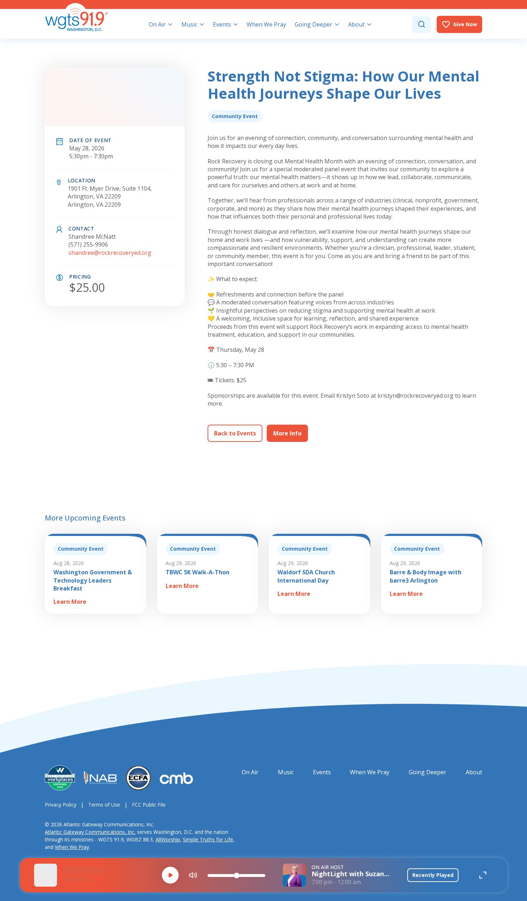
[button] (170, 875)
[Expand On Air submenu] (170, 24)
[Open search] (421, 24)
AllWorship (168, 839)
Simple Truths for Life (208, 839)
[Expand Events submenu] (235, 24)
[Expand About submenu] (369, 24)
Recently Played (433, 875)
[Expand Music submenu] (201, 24)
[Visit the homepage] (76, 17)
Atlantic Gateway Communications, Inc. (90, 831)
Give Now (465, 24)
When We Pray (72, 847)
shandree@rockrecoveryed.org (109, 253)
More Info (287, 433)
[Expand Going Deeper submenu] (337, 24)
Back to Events (235, 433)
